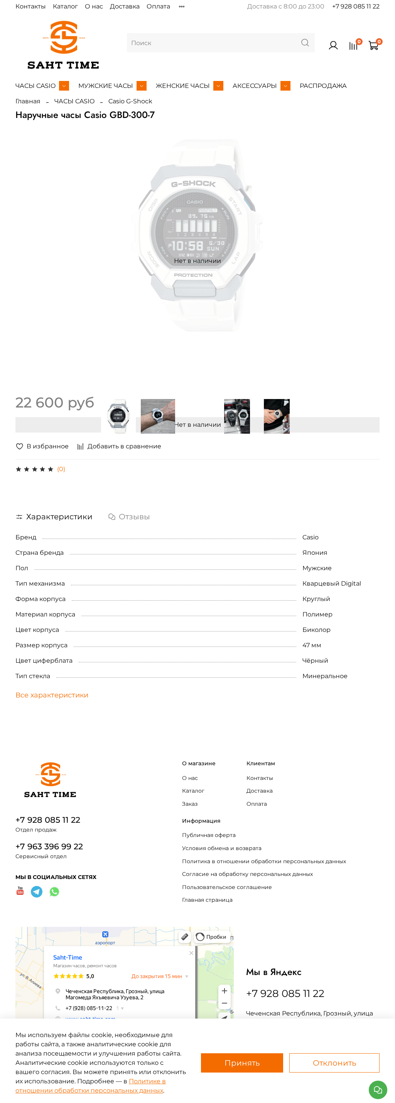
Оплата (158, 6)
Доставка (125, 6)
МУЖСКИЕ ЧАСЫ (105, 85)
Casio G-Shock (130, 101)
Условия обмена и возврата (222, 848)
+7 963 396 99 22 (49, 846)
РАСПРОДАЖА (323, 85)
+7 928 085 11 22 (356, 6)
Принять (242, 1063)
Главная (28, 101)
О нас (94, 6)
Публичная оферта (209, 835)
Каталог (65, 6)
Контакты (30, 6)
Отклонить (334, 1063)
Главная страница (207, 899)
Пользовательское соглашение (227, 887)
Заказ (190, 803)
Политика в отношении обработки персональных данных (264, 861)
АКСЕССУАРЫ (255, 85)
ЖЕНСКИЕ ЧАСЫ (183, 85)
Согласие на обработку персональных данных (247, 874)
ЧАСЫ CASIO (35, 85)
